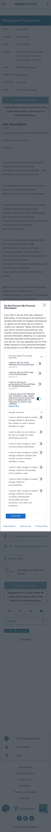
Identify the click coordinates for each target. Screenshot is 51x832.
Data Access (25, 526)
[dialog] (25, 416)
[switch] (39, 363)
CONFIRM (15, 516)
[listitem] (25, 357)
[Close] (45, 306)
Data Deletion (9, 526)
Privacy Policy (41, 526)
